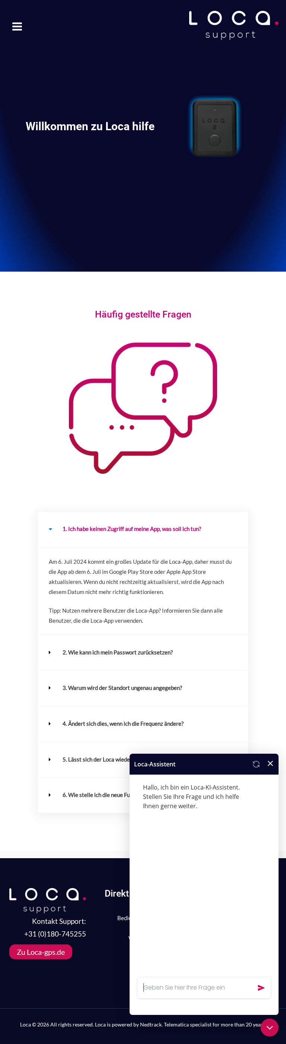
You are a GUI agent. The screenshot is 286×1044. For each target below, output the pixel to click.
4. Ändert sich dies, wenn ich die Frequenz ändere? (123, 724)
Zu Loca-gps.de (41, 951)
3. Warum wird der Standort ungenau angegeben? (122, 688)
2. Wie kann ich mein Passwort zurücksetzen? (118, 652)
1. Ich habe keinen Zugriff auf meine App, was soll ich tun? (132, 529)
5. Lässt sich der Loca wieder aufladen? (110, 759)
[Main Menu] (17, 26)
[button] (143, 529)
